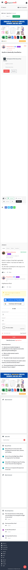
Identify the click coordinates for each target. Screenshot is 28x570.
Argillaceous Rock (9, 63)
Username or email (5, 311)
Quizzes (4, 559)
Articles (4, 563)
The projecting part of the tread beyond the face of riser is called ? (13, 366)
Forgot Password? (23, 333)
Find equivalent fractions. (11, 536)
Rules (4, 555)
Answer (19, 201)
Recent (8, 248)
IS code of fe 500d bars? (10, 529)
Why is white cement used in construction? (10, 354)
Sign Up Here (18, 340)
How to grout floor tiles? (11, 523)
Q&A (4, 565)
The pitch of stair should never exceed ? (14, 358)
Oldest (12, 248)
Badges (4, 553)
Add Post (4, 551)
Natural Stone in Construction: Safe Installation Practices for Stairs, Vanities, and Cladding (14, 450)
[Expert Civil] (11, 2)
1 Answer (9, 519)
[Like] (3, 198)
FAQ (3, 557)
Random (17, 248)
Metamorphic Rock (9, 67)
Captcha (3, 323)
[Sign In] (26, 2)
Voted (3, 248)
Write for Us (5, 549)
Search (4, 7)
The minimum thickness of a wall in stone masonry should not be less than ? (14, 361)
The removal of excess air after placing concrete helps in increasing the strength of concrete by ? (15, 515)
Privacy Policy (5, 547)
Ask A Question (23, 7)
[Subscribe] (24, 440)
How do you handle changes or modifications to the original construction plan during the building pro (13, 348)
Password (4, 317)
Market (4, 561)
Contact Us (5, 545)
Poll (25, 45)
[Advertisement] (14, 136)
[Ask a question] (24, 566)
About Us (4, 543)
